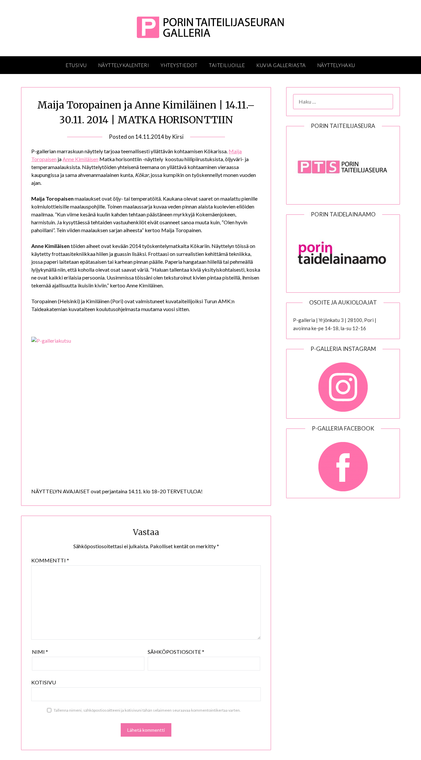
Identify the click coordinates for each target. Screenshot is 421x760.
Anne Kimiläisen (80, 159)
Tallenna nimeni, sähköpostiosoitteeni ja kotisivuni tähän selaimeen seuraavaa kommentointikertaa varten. (147, 710)
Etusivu (76, 65)
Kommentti (50, 560)
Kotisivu (43, 682)
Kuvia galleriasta (281, 65)
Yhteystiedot (179, 65)
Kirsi (178, 136)
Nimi (40, 652)
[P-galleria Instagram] (343, 384)
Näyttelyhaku (336, 65)
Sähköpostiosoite (176, 652)
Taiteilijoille (227, 65)
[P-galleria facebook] (343, 463)
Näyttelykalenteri (123, 65)
